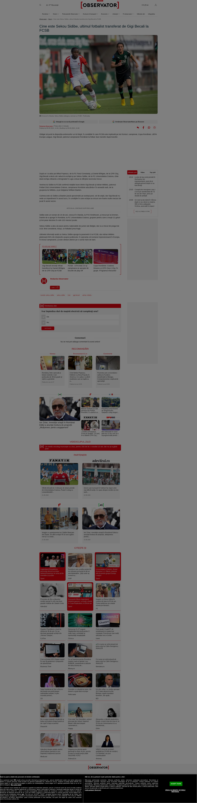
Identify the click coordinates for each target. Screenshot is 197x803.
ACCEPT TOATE (176, 784)
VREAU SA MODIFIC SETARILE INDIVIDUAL (175, 791)
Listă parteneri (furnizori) (93, 790)
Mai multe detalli (16, 785)
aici (23, 794)
